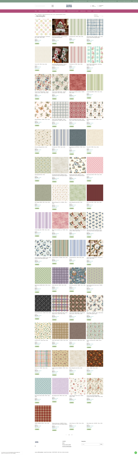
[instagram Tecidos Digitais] (35, 446)
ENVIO (63, 443)
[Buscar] (53, 6)
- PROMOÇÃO (39, 14)
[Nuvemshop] (39, 452)
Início (35, 14)
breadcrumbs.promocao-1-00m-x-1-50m (48, 14)
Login (93, 5)
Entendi (14, 453)
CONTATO (64, 441)
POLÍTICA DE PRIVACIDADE (66, 446)
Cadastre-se (94, 6)
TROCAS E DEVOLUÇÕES (66, 444)
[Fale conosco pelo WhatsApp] (135, 452)
